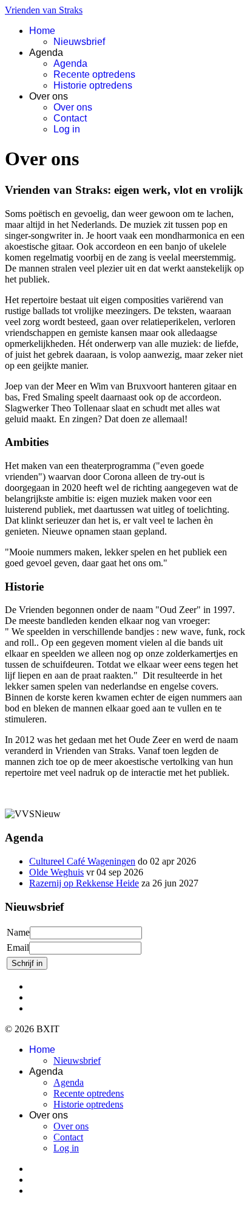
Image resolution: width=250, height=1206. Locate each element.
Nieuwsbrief (79, 41)
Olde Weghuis (56, 872)
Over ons (72, 107)
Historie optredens (92, 85)
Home (42, 31)
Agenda (70, 63)
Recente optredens (94, 74)
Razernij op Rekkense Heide (84, 883)
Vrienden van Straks (44, 10)
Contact (70, 118)
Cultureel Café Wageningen (82, 861)
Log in (66, 129)
